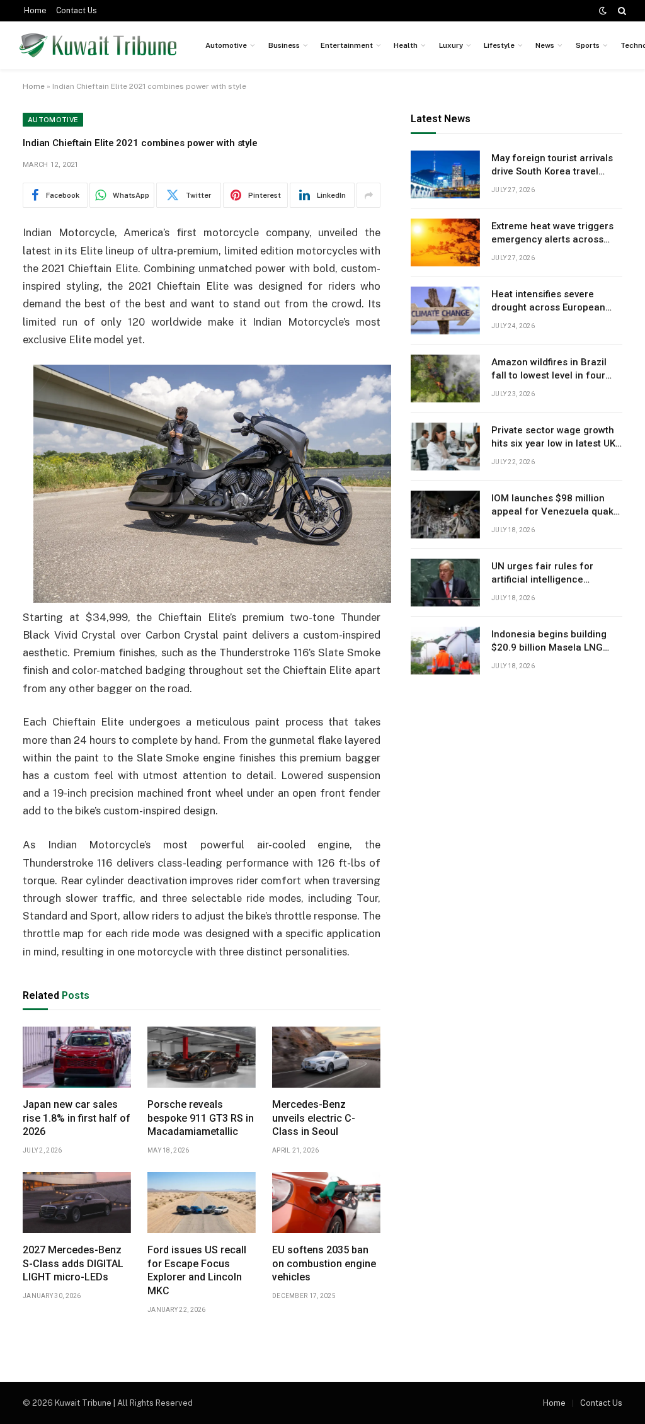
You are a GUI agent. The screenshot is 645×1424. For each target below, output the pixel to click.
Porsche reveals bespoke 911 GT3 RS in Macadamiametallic (200, 1118)
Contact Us (76, 10)
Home (35, 10)
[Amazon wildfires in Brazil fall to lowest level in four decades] (445, 378)
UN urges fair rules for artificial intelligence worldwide (542, 574)
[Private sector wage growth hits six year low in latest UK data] (445, 446)
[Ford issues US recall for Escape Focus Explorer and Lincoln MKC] (201, 1202)
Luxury (451, 45)
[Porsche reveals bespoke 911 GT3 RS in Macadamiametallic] (201, 1057)
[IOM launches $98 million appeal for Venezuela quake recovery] (445, 514)
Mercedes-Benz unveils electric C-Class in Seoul (313, 1118)
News (544, 45)
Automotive (226, 45)
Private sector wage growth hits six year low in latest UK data (553, 437)
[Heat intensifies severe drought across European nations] (445, 310)
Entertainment (347, 45)
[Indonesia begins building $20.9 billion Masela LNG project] (445, 651)
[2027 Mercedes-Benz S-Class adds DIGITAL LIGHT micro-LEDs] (77, 1202)
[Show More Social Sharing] (368, 195)
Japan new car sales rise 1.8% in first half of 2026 (76, 1118)
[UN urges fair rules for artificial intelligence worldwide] (445, 583)
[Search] (620, 10)
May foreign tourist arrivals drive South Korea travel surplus (552, 165)
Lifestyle (499, 45)
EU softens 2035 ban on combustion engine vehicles (324, 1264)
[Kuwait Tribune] (98, 45)
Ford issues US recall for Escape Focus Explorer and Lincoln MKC (196, 1270)
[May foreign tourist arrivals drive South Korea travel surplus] (445, 174)
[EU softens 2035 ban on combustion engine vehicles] (326, 1202)
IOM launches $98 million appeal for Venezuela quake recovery (555, 506)
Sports (588, 45)
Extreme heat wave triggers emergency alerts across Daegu (552, 233)
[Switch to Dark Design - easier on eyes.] (603, 10)
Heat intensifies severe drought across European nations (548, 301)
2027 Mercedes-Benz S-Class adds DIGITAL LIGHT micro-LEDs (73, 1264)
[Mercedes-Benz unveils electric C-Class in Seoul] (326, 1057)
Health (406, 45)
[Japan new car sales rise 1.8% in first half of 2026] (77, 1057)
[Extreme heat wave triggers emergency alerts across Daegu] (445, 242)
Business (284, 45)
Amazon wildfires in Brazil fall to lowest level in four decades (549, 369)
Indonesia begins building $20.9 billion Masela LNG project (549, 642)
